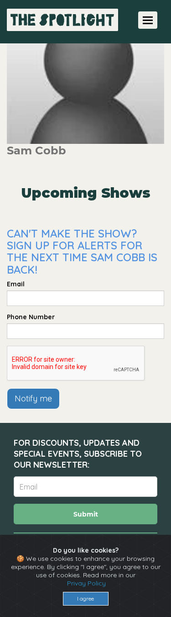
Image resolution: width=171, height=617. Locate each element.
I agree (85, 598)
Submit (85, 514)
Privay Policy (86, 583)
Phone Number (31, 317)
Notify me (33, 398)
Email (16, 284)
